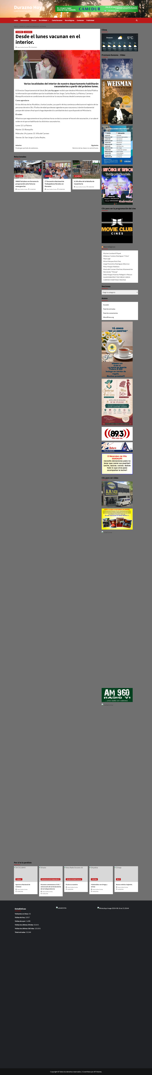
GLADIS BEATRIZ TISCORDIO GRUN (116, 277)
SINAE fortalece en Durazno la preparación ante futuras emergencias (27, 184)
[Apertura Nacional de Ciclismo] (26, 874)
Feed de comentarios (110, 313)
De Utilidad (43, 20)
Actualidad (19, 32)
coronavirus (28, 32)
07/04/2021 (33, 47)
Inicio (16, 20)
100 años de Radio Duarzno (74, 879)
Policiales (94, 879)
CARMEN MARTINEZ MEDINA (114, 280)
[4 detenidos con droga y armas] (101, 874)
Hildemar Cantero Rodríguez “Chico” (116, 256)
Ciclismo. (18, 879)
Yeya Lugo (106, 259)
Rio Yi (118, 879)
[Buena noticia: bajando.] (126, 874)
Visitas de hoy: (20, 917)
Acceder (106, 305)
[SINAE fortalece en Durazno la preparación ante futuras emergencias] (28, 169)
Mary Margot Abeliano (111, 267)
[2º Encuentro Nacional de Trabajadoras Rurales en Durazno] (57, 169)
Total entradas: (20, 932)
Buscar (34, 20)
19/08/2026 (62, 189)
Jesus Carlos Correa (22, 47)
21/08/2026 (33, 189)
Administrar (24, 20)
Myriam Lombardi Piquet (112, 253)
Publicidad (90, 20)
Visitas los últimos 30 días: (24, 925)
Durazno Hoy (28, 7)
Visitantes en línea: (22, 914)
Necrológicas (69, 20)
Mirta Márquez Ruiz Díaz (112, 261)
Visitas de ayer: (20, 921)
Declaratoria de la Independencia (50, 879)
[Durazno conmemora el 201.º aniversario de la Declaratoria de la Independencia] (51, 874)
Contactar (80, 20)
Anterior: (27, 146)
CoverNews (86, 1072)
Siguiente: (85, 146)
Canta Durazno (57, 20)
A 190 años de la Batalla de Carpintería (84, 182)
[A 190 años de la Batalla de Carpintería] (86, 169)
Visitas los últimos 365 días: (25, 928)
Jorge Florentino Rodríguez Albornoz (116, 264)
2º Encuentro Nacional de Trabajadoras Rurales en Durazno (54, 184)
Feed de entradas (109, 309)
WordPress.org (108, 317)
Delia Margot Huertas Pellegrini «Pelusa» (117, 274)
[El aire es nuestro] (76, 874)
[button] (136, 20)
